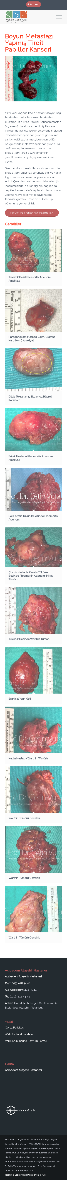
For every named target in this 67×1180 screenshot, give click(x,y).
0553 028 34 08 (21, 983)
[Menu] (57, 17)
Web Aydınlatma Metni (19, 1034)
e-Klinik (43, 1175)
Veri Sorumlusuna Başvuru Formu (26, 1041)
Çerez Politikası (14, 1027)
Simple (22, 1175)
